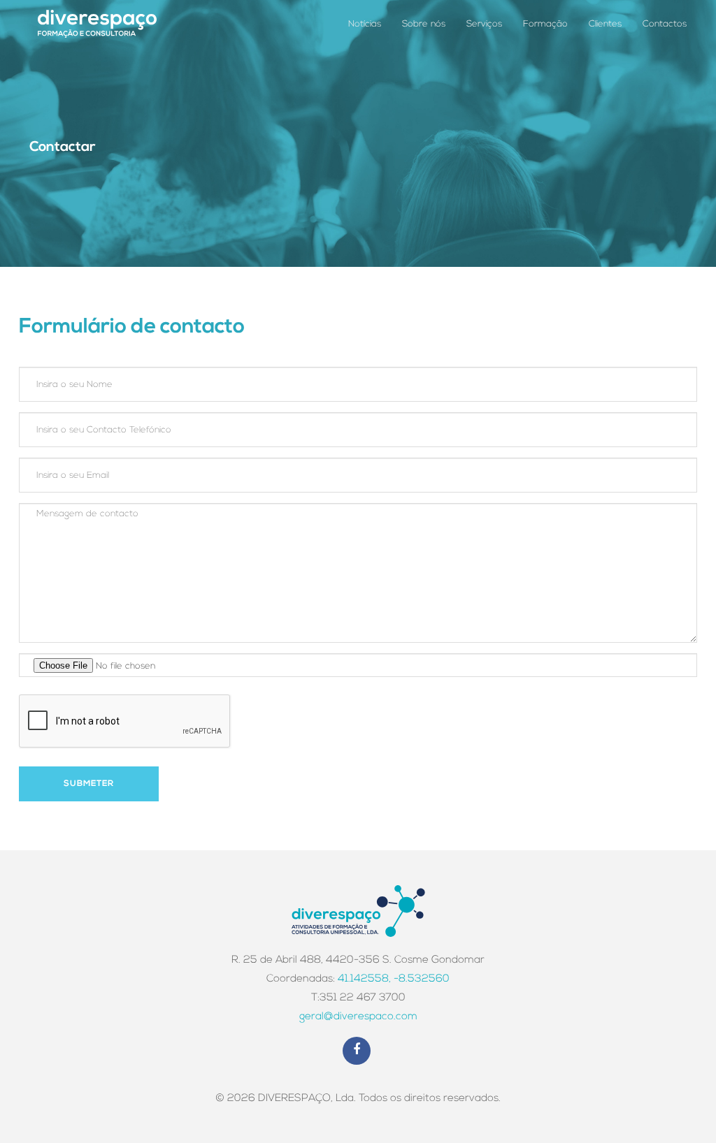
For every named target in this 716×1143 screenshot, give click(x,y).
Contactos (665, 24)
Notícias (364, 24)
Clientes (605, 24)
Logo (97, 23)
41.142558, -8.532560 (394, 979)
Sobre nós (423, 24)
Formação (545, 24)
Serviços (484, 24)
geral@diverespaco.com (358, 1017)
